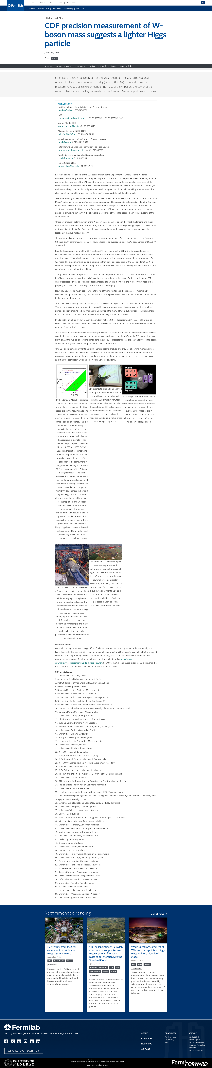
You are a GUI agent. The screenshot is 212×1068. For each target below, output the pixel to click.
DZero (140, 964)
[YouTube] (25, 1041)
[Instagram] (19, 1041)
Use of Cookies (104, 1065)
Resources (80, 8)
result (117, 967)
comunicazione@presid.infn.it (72, 118)
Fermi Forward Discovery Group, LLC (87, 1061)
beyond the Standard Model (98, 967)
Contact (59, 3)
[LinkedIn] (38, 1041)
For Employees (170, 1037)
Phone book (71, 3)
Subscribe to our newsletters (23, 1051)
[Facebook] (6, 1041)
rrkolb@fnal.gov (65, 158)
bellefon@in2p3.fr (66, 134)
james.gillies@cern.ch (68, 166)
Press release (52, 965)
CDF (111, 967)
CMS (49, 961)
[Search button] (131, 66)
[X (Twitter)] (13, 1041)
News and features (63, 66)
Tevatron (105, 971)
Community (68, 8)
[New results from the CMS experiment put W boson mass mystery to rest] (64, 929)
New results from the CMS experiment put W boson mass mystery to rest (62, 950)
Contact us (123, 66)
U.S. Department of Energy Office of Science (112, 1061)
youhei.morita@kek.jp (68, 126)
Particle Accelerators (196, 1042)
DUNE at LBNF (43, 8)
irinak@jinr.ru (64, 142)
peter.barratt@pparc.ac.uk (70, 150)
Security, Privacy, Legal (93, 1065)
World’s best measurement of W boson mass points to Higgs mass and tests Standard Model (148, 951)
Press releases (79, 66)
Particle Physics (194, 1040)
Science (32, 8)
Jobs (50, 3)
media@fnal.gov (66, 110)
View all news (157, 914)
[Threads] (32, 1041)
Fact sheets (111, 66)
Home (33, 3)
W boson (54, 58)
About (42, 3)
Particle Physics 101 (196, 1050)
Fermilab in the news (96, 66)
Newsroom (56, 8)
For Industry (169, 1040)
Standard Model (59, 961)
